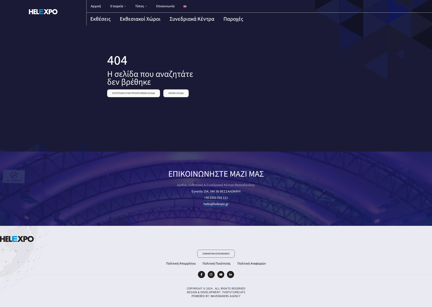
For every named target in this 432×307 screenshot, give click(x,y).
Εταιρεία (116, 6)
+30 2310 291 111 (216, 197)
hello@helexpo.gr (216, 204)
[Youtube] (220, 274)
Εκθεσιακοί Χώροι (140, 19)
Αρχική (96, 6)
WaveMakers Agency (226, 296)
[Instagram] (211, 274)
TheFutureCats (233, 292)
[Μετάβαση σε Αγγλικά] (185, 6)
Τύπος (139, 6)
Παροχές (233, 19)
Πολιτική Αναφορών (251, 263)
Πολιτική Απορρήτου (181, 263)
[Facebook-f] (201, 274)
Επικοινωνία (165, 6)
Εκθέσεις (100, 19)
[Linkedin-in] (230, 274)
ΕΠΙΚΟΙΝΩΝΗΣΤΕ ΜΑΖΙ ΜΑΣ (216, 174)
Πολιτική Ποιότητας (216, 263)
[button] (133, 93)
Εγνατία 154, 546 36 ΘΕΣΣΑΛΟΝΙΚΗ (216, 191)
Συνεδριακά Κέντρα (192, 19)
